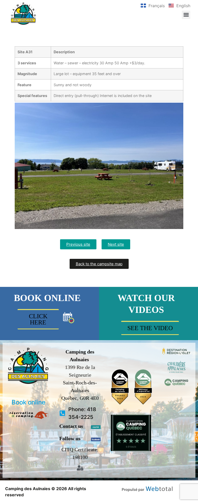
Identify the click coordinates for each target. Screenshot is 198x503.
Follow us (69, 438)
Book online (28, 402)
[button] (186, 15)
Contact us (71, 426)
